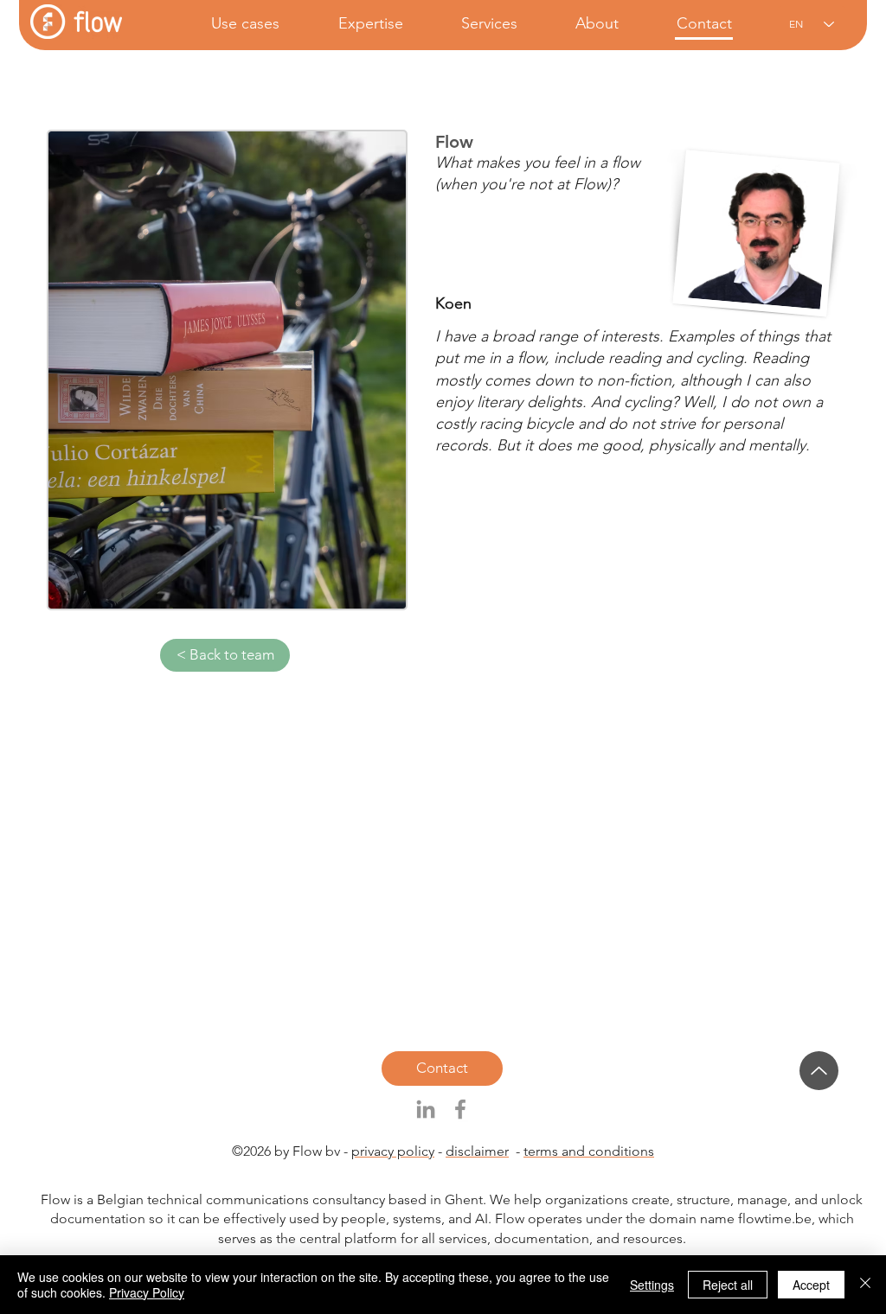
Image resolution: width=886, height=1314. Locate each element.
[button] (228, 24)
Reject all (728, 1284)
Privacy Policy (146, 1292)
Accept (811, 1284)
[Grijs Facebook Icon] (460, 1109)
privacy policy (392, 1151)
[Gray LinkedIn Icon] (426, 1109)
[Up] (818, 1070)
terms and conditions (588, 1151)
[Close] (865, 1284)
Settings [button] (652, 1284)
